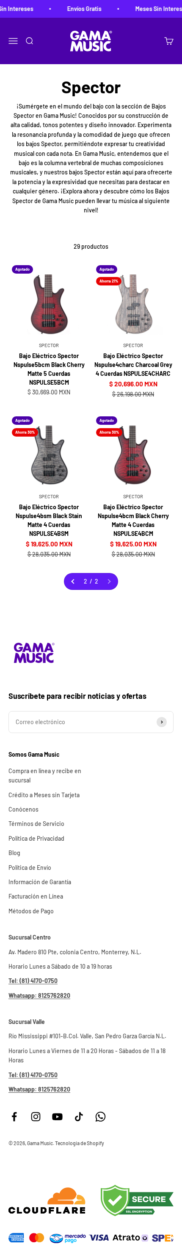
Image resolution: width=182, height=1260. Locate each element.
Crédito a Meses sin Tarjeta (44, 794)
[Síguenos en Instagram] (35, 1116)
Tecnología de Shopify (79, 1143)
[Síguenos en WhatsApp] (100, 1116)
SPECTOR (49, 345)
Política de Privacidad (36, 838)
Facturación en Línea (35, 896)
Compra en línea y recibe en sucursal (44, 775)
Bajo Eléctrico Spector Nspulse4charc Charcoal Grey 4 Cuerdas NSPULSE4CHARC (133, 364)
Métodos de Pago (31, 911)
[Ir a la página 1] (73, 581)
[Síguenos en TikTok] (79, 1116)
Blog (14, 852)
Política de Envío (29, 867)
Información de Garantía (39, 881)
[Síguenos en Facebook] (14, 1116)
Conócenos (23, 809)
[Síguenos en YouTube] (57, 1116)
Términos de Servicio (36, 823)
